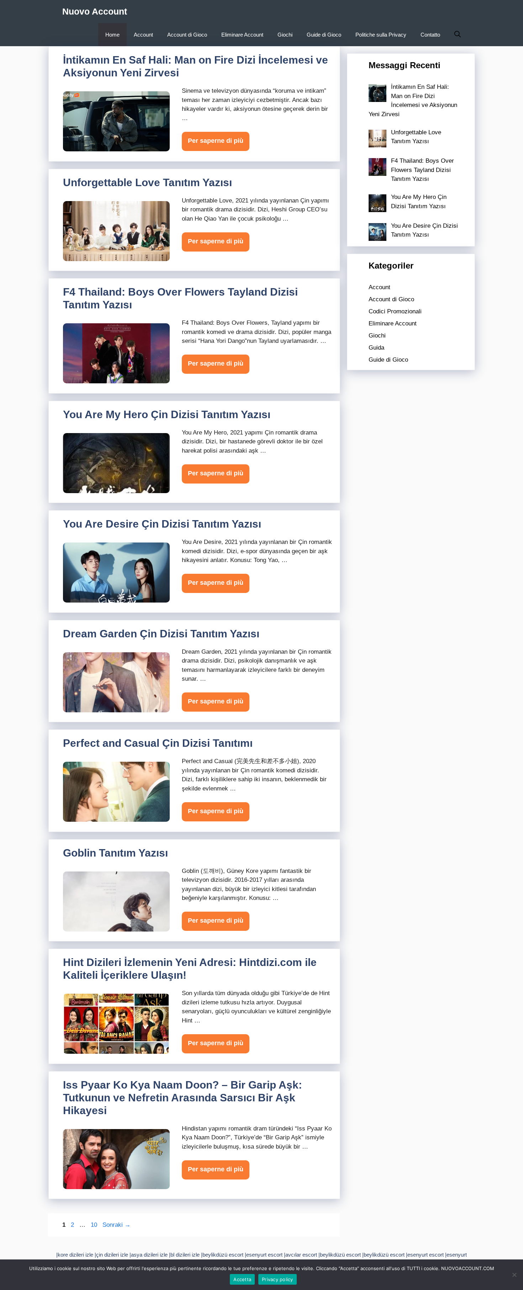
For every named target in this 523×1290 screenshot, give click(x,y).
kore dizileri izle (75, 1255)
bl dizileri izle (185, 1255)
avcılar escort (301, 1255)
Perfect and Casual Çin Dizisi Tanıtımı (158, 743)
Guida (376, 347)
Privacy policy (277, 1279)
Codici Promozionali (395, 311)
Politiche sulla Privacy (380, 35)
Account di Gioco (187, 35)
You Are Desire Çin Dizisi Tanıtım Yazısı (162, 524)
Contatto (430, 35)
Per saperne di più (215, 140)
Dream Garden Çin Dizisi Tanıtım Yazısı (161, 633)
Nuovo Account (94, 11)
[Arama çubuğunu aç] (457, 34)
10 (94, 1224)
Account (143, 35)
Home (112, 35)
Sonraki (116, 1224)
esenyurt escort (264, 1255)
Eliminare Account (242, 35)
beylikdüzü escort (222, 1255)
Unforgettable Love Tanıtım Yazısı (147, 182)
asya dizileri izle (149, 1255)
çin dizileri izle (112, 1255)
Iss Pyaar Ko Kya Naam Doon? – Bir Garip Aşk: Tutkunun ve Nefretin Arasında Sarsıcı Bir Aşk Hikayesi (182, 1097)
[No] (514, 1274)
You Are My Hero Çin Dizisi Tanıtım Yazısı (166, 414)
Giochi (285, 35)
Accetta (242, 1279)
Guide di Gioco (324, 35)
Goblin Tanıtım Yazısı (115, 853)
